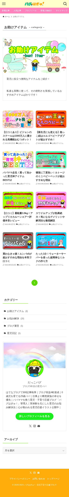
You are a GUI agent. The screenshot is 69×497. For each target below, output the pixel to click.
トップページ (53, 479)
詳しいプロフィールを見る (34, 416)
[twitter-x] (30, 426)
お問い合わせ (38, 479)
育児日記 (14, 333)
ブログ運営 (15, 325)
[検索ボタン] (65, 4)
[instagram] (34, 426)
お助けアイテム (17, 311)
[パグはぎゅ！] (34, 4)
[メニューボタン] (4, 4)
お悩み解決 (15, 318)
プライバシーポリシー (19, 479)
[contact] (38, 426)
